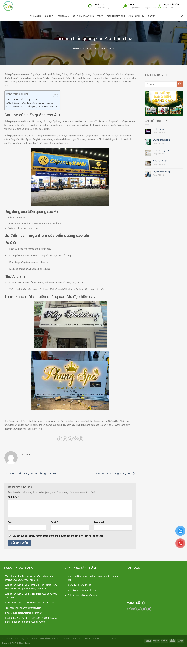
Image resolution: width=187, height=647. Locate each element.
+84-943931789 (46, 603)
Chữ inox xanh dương (161, 172)
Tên (11, 522)
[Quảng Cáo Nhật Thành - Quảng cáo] (16, 6)
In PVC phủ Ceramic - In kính (82, 590)
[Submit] (180, 84)
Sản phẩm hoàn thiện (83, 16)
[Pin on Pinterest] (75, 438)
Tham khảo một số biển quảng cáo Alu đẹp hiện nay (32, 107)
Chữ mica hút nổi (160, 161)
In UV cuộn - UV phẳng (79, 585)
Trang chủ (35, 16)
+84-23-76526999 (27, 603)
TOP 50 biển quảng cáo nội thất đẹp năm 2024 (33, 473)
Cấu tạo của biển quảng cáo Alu (23, 100)
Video (100, 16)
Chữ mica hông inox (161, 151)
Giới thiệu (49, 16)
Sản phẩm (62, 16)
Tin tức (151, 16)
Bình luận (13, 497)
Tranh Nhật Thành (116, 16)
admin (110, 49)
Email (54, 522)
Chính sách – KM (136, 16)
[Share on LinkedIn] (80, 438)
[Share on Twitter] (65, 438)
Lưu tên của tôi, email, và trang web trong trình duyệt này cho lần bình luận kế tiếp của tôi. (58, 536)
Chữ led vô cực (159, 129)
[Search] (182, 16)
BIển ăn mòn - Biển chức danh (82, 595)
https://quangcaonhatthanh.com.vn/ (23, 613)
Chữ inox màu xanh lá (161, 140)
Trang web (99, 522)
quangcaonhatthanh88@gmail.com (23, 608)
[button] (54, 95)
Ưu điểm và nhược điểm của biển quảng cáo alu (30, 103)
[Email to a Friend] (70, 438)
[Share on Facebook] (59, 438)
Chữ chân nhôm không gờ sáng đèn (113, 473)
